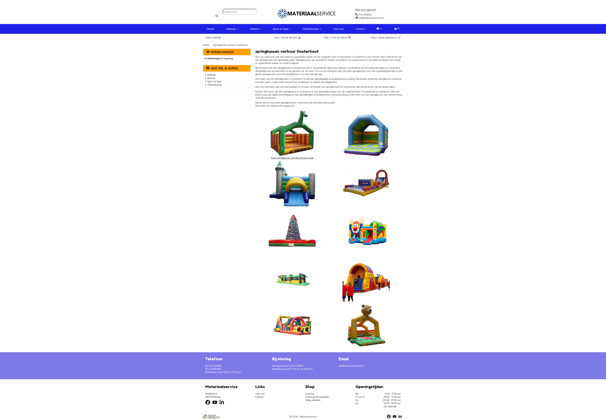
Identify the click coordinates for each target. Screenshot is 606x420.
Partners (259, 397)
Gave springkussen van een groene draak (292, 158)
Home (210, 28)
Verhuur (211, 78)
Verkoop (211, 74)
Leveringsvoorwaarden (317, 397)
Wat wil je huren (224, 68)
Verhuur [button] (254, 28)
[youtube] (215, 405)
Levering (309, 393)
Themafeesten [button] (311, 28)
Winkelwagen (222, 52)
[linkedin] (222, 405)
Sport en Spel (214, 81)
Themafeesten (214, 84)
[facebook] (208, 405)
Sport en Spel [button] (281, 28)
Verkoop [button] (231, 28)
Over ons (338, 28)
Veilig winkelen (313, 400)
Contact (360, 28)
